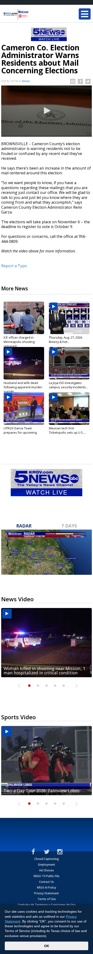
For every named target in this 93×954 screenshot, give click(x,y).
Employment (46, 865)
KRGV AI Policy (46, 887)
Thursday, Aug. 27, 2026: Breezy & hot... (66, 339)
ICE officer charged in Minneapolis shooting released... (19, 341)
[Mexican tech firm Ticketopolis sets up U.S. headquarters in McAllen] (69, 408)
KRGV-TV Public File (46, 876)
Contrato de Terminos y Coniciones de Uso (47, 905)
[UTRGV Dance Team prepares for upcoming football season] (24, 408)
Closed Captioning (46, 859)
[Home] (32, 14)
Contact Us (46, 882)
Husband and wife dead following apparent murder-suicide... (23, 387)
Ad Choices (46, 870)
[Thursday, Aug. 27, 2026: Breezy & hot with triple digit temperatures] (69, 318)
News (26, 81)
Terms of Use (46, 899)
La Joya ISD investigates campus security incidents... (68, 385)
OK (46, 946)
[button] (46, 110)
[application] (46, 111)
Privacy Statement (46, 893)
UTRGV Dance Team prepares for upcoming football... (20, 432)
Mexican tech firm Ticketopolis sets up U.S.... (67, 430)
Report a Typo (14, 265)
